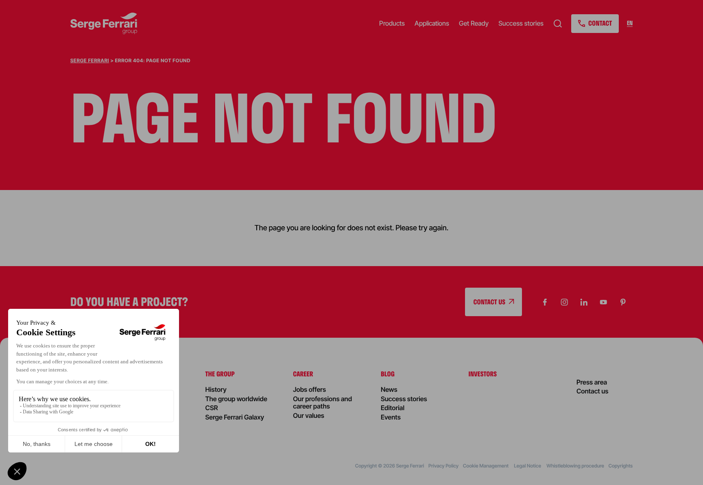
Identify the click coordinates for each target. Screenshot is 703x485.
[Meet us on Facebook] (545, 302)
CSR (211, 408)
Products (392, 23)
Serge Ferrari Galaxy (234, 417)
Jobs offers (309, 389)
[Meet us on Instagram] (564, 302)
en (630, 23)
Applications (432, 23)
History (216, 389)
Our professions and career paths (322, 402)
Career (303, 374)
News (389, 389)
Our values (308, 415)
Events (391, 417)
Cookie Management (486, 466)
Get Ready (474, 23)
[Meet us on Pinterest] (623, 302)
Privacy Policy (443, 466)
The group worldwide (236, 399)
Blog (388, 374)
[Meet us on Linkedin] (584, 302)
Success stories (521, 23)
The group (220, 374)
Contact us (592, 391)
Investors (483, 374)
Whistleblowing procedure (575, 466)
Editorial (392, 408)
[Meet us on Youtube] (603, 302)
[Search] (557, 23)
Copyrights (620, 466)
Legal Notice (528, 466)
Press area (591, 382)
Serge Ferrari (89, 60)
